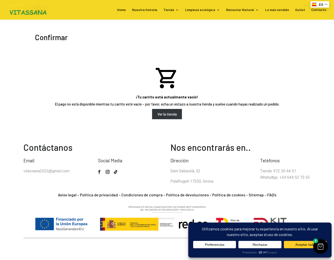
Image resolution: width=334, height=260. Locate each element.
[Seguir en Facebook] (99, 172)
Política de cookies (228, 194)
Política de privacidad (99, 194)
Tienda (168, 10)
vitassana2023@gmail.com (46, 171)
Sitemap (256, 194)
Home (121, 10)
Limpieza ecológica (200, 10)
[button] (320, 246)
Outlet (300, 10)
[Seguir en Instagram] (108, 172)
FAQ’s (271, 194)
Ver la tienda (167, 114)
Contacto (318, 10)
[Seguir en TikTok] (115, 172)
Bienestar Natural (240, 10)
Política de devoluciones (187, 194)
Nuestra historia (144, 10)
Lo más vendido (277, 10)
